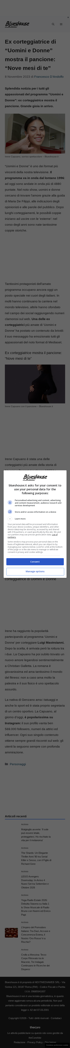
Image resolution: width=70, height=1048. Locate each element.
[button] (35, 519)
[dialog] (35, 524)
